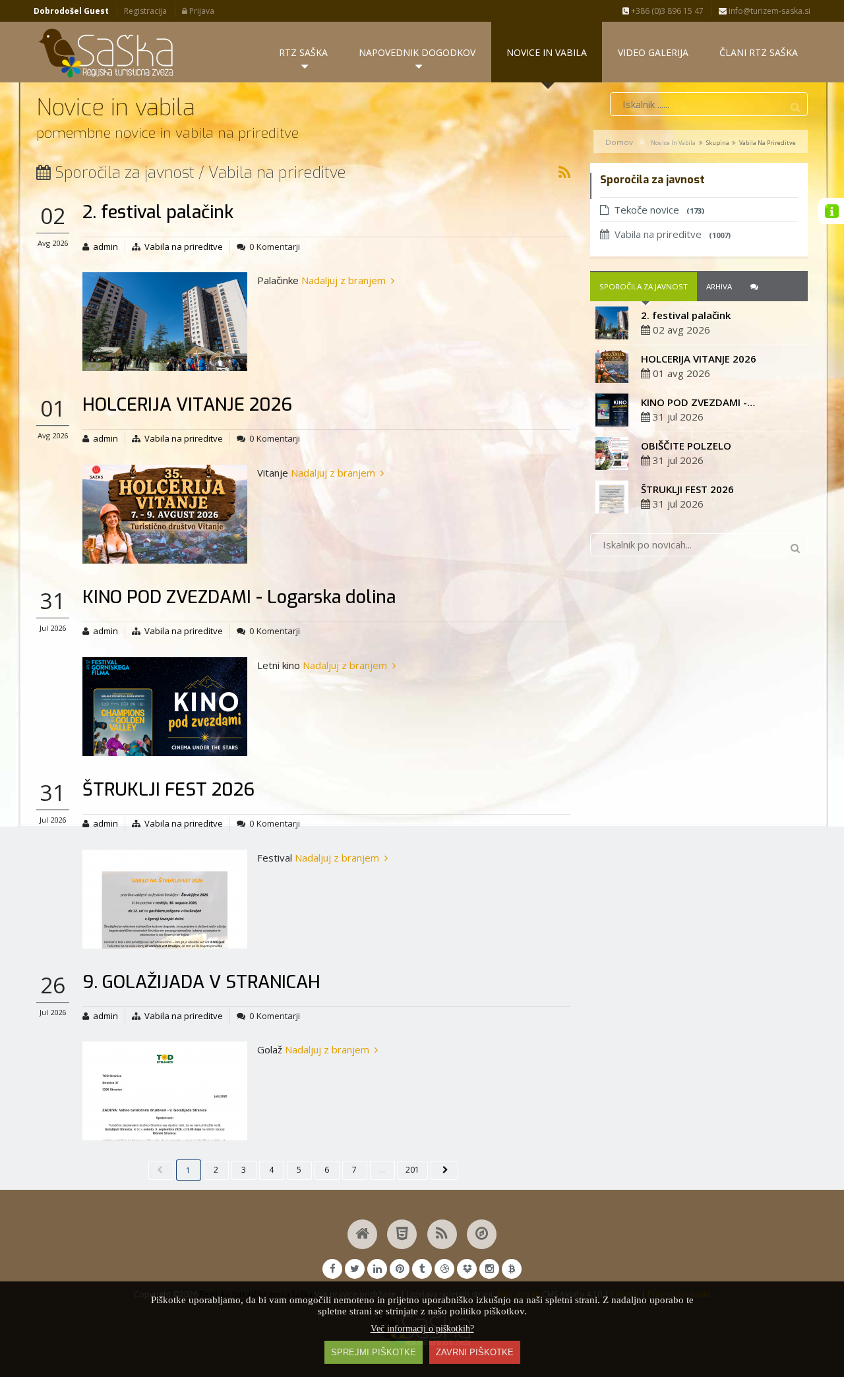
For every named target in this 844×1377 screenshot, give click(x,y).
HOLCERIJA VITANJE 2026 (187, 405)
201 (412, 1169)
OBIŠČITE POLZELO (686, 445)
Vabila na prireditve (183, 246)
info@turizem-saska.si (768, 10)
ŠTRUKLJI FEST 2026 (168, 790)
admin (105, 246)
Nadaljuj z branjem (343, 280)
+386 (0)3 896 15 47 (666, 10)
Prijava (200, 10)
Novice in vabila (673, 142)
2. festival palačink (157, 212)
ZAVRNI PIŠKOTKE (475, 1352)
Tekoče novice (659, 209)
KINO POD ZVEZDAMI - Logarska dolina (239, 597)
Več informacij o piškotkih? (422, 1328)
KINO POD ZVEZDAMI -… (698, 402)
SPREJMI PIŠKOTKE (373, 1352)
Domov (619, 142)
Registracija (145, 10)
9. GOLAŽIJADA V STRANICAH (201, 982)
